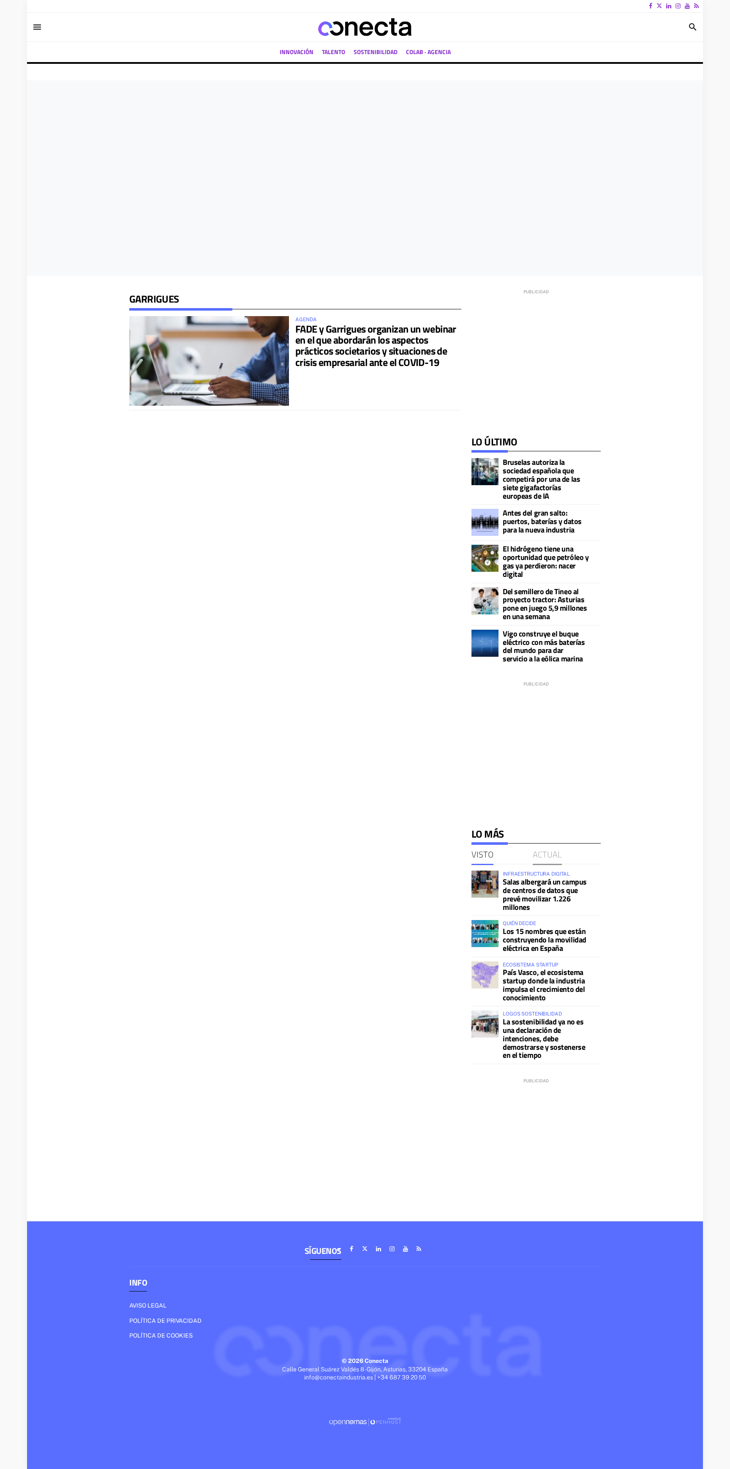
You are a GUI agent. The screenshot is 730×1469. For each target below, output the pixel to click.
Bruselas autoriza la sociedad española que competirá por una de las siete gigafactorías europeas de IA (541, 478)
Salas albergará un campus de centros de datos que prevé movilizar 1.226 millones (545, 894)
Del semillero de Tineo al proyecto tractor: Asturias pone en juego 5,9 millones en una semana (545, 604)
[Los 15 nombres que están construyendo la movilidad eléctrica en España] (484, 933)
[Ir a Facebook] (650, 6)
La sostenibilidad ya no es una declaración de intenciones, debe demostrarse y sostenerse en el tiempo (544, 1038)
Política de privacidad (165, 1320)
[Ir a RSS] (696, 6)
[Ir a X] (659, 6)
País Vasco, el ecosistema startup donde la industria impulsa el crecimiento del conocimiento (544, 985)
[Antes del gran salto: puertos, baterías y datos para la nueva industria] (484, 522)
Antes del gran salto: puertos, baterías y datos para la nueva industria (542, 521)
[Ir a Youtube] (687, 6)
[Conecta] (365, 27)
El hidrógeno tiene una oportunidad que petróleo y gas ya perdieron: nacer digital (545, 561)
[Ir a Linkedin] (668, 6)
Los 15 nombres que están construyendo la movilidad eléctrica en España (544, 940)
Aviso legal (147, 1305)
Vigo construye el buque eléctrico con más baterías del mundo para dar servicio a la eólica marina (544, 646)
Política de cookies (161, 1335)
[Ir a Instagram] (678, 6)
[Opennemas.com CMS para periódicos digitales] (365, 1421)
